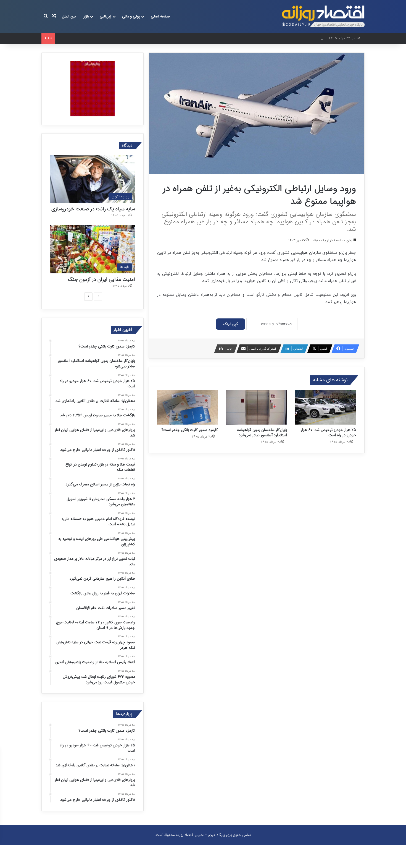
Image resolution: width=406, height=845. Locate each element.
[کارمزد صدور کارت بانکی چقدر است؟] (187, 407)
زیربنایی (105, 16)
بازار (86, 16)
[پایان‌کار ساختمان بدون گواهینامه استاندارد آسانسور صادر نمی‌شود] (256, 407)
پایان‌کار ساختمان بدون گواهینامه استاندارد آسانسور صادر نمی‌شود (262, 432)
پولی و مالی (131, 16)
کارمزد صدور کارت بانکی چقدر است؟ (190, 430)
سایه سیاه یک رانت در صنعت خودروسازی (93, 209)
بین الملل (69, 16)
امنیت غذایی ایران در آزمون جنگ (101, 279)
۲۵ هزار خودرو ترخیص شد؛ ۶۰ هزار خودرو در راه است (97, 38)
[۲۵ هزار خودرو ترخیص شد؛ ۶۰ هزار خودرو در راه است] (325, 407)
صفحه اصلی (160, 16)
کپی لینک (230, 324)
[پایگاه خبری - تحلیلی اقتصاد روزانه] (323, 16)
